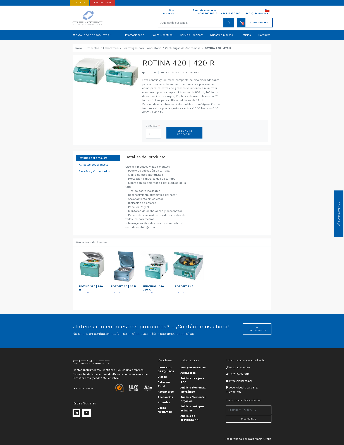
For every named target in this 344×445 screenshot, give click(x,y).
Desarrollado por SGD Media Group (247, 439)
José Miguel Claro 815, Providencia (242, 389)
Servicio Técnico (190, 35)
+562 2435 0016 (239, 374)
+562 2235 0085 (239, 367)
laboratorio (102, 2)
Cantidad (153, 125)
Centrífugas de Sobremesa (182, 48)
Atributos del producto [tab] (93, 164)
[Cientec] (88, 18)
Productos (92, 48)
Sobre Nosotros (162, 35)
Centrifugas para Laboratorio (142, 48)
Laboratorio (111, 48)
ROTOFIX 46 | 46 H (123, 286)
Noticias (245, 35)
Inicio (78, 48)
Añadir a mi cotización (184, 132)
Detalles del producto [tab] (93, 158)
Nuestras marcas (221, 35)
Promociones (133, 35)
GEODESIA (79, 2)
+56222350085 (230, 13)
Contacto (264, 35)
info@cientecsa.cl (240, 381)
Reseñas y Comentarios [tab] (94, 171)
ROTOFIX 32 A (184, 286)
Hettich (150, 72)
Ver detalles (92, 302)
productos (93, 35)
